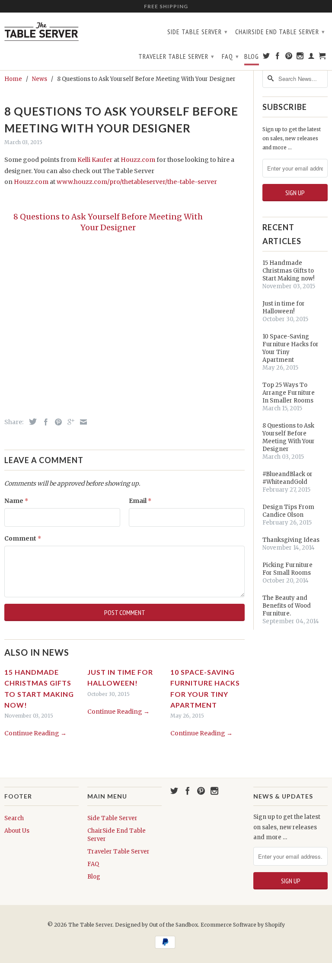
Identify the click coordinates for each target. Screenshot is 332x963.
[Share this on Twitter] (31, 421)
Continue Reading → (35, 733)
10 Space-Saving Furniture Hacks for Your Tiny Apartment (290, 348)
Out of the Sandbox (173, 924)
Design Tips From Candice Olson (288, 511)
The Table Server (90, 924)
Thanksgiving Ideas (290, 540)
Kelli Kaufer (94, 160)
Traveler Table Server (176, 56)
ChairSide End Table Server (280, 31)
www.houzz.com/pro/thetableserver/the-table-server (137, 182)
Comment (22, 538)
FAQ (230, 56)
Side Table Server (197, 31)
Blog (251, 56)
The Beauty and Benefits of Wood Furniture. (286, 605)
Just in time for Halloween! (283, 307)
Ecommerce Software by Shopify (243, 924)
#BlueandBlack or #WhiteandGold (287, 478)
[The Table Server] (41, 30)
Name (16, 501)
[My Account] (311, 57)
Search (14, 818)
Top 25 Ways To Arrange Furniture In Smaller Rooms (288, 392)
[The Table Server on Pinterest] (289, 57)
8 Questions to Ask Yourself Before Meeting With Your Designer (288, 437)
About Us (16, 830)
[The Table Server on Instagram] (300, 57)
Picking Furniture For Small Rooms (287, 569)
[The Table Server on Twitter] (266, 57)
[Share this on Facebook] (43, 422)
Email (140, 501)
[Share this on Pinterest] (56, 422)
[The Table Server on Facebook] (277, 57)
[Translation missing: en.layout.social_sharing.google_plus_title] (68, 422)
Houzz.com (138, 160)
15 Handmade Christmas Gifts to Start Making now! (288, 270)
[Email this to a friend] (81, 422)
